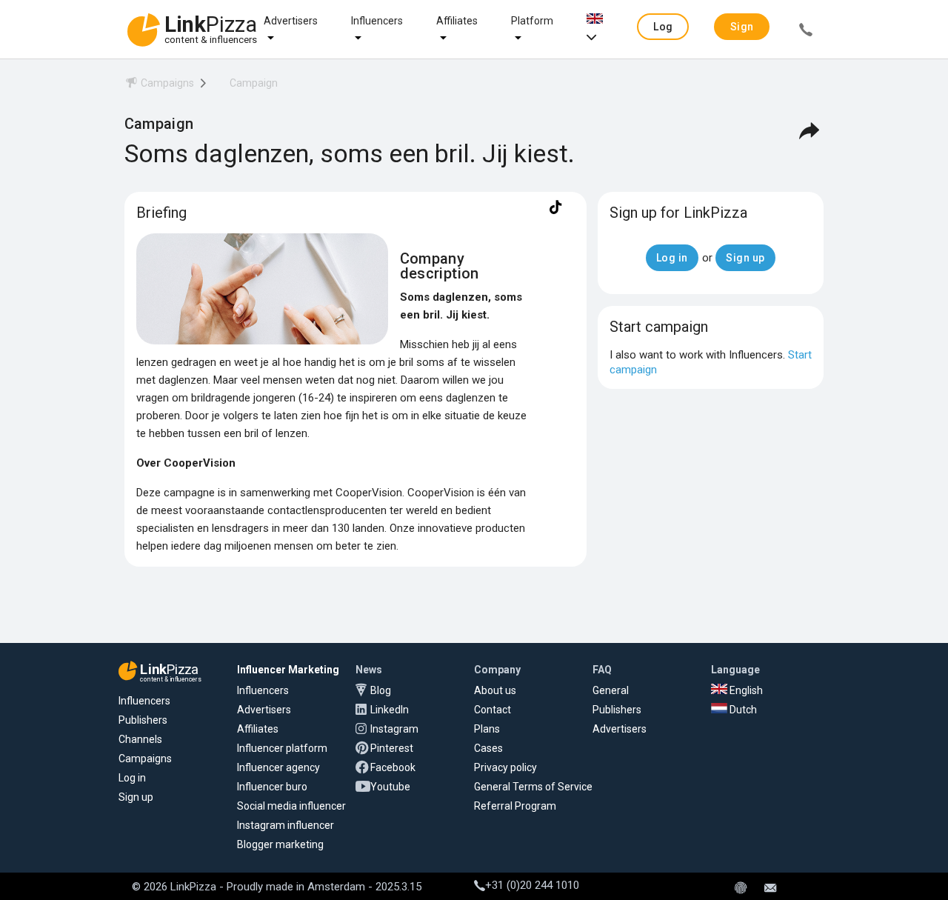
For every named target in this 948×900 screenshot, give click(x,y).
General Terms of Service (533, 787)
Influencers (377, 21)
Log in (132, 778)
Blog (380, 690)
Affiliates (457, 21)
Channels (140, 739)
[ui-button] (806, 32)
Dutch (742, 710)
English (745, 690)
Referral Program (515, 806)
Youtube (390, 787)
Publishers (142, 720)
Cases (488, 748)
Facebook (392, 767)
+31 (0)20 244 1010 (532, 885)
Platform (532, 21)
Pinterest (391, 748)
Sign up (135, 797)
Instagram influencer (285, 825)
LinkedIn (389, 710)
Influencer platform (282, 748)
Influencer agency (278, 767)
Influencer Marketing (288, 670)
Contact (492, 710)
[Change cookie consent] (741, 889)
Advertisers (291, 21)
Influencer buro (272, 787)
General (610, 690)
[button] (663, 26)
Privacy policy (505, 767)
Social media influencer (291, 806)
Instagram (394, 729)
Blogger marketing (280, 844)
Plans (487, 729)
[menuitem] (159, 85)
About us (495, 690)
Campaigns (145, 758)
